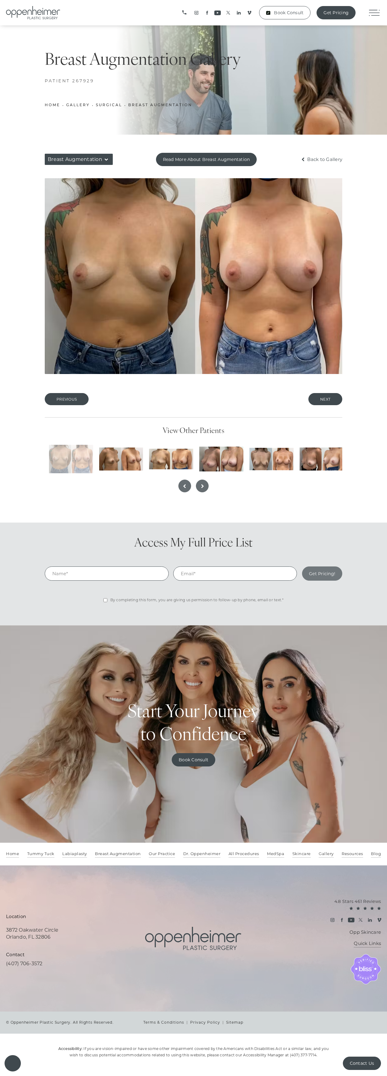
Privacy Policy (205, 1022)
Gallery (78, 105)
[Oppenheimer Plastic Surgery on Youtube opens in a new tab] (217, 13)
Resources (352, 854)
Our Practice (162, 854)
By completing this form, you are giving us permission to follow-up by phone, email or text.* (197, 600)
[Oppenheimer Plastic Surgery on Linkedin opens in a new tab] (238, 13)
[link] (184, 12)
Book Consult (289, 12)
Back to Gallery (324, 159)
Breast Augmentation (160, 105)
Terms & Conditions (163, 1022)
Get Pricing (336, 12)
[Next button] (202, 486)
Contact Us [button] (362, 1063)
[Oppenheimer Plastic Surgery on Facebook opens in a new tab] (207, 13)
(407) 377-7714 (303, 1055)
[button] (13, 1063)
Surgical (109, 105)
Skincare (301, 854)
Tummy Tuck (40, 854)
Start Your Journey (194, 724)
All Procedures (244, 854)
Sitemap (234, 1022)
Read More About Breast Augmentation (206, 159)
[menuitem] (196, 13)
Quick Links (367, 943)
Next (325, 399)
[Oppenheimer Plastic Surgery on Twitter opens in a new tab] (228, 13)
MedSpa (275, 854)
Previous (67, 399)
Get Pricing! (322, 573)
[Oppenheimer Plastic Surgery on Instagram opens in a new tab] (196, 13)
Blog (376, 854)
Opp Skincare (365, 932)
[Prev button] (184, 486)
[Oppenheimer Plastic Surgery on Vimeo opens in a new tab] (249, 13)
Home (52, 105)
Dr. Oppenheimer (202, 854)
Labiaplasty (74, 854)
